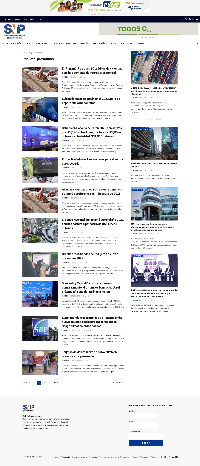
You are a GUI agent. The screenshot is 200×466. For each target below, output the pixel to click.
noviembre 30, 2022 (79, 330)
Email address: (134, 432)
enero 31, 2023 (77, 168)
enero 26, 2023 (77, 198)
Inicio (5, 43)
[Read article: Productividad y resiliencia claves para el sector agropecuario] (40, 170)
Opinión (84, 43)
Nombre (132, 411)
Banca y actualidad (142, 129)
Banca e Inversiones (37, 43)
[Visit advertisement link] (100, 6)
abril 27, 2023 (77, 107)
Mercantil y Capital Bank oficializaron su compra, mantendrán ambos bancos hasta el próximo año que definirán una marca (91, 287)
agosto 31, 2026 (147, 98)
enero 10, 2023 (77, 232)
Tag (30, 53)
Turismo (140, 43)
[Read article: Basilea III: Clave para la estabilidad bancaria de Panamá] (154, 143)
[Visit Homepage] (14, 31)
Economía (16, 43)
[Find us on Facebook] (182, 19)
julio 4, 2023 (77, 77)
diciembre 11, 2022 (79, 296)
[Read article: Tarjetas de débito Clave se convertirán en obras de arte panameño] (40, 362)
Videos (112, 43)
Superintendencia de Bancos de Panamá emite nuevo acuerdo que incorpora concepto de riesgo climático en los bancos (92, 322)
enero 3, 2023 (77, 262)
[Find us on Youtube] (197, 19)
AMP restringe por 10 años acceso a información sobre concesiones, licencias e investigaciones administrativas (152, 227)
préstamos (38, 53)
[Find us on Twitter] (186, 19)
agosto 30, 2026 (147, 234)
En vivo (39, 19)
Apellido (132, 421)
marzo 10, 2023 (78, 141)
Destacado (138, 54)
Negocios (71, 43)
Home (24, 53)
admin (66, 77)
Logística (57, 43)
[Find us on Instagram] (190, 19)
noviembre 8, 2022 (79, 360)
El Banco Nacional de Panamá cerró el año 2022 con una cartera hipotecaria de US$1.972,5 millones (93, 224)
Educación (126, 43)
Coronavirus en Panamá (11, 19)
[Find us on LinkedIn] (193, 19)
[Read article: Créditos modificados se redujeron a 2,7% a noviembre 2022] (40, 264)
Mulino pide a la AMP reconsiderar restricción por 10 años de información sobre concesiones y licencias (154, 91)
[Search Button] (197, 43)
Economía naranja (29, 19)
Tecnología (99, 43)
